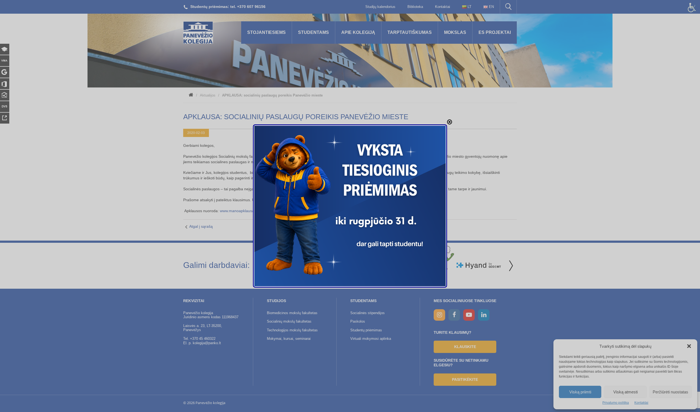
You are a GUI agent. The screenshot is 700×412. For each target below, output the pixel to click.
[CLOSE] (449, 122)
